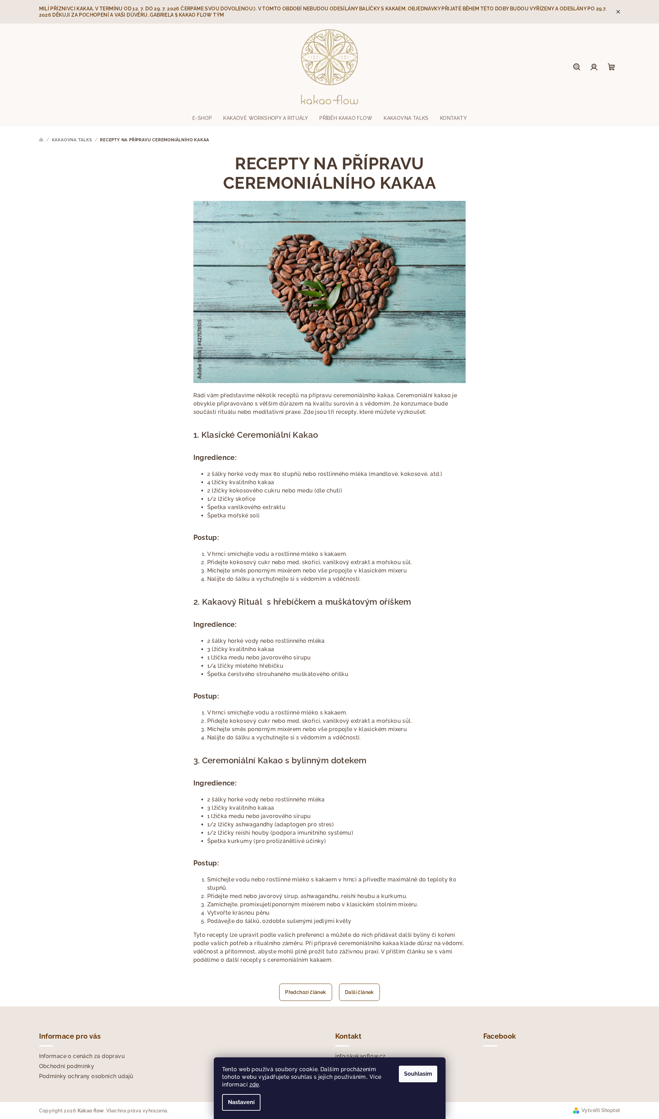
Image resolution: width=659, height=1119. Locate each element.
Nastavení (241, 1102)
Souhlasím (418, 1074)
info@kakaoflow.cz (360, 1056)
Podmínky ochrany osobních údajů (86, 1076)
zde (254, 1084)
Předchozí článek (305, 992)
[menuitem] (202, 118)
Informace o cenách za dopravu (82, 1056)
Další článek (359, 992)
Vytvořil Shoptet (601, 1110)
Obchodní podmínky (66, 1066)
